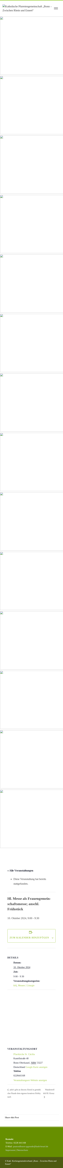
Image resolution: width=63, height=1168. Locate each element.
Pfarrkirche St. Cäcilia (24, 1054)
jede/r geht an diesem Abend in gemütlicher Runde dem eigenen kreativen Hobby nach (24, 1093)
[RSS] (49, 1123)
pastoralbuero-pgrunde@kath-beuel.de (30, 1146)
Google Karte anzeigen (36, 1067)
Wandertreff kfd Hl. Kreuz (48, 1092)
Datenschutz (22, 1150)
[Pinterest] (35, 1123)
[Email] (55, 1123)
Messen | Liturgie (26, 985)
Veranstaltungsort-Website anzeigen (30, 1080)
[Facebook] (22, 1123)
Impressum (10, 1150)
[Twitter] (28, 1123)
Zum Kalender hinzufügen (29, 937)
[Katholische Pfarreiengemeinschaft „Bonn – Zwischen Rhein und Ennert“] (27, 8)
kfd (15, 985)
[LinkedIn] (42, 1123)
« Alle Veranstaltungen (20, 870)
